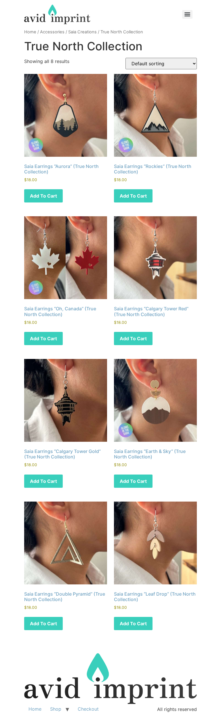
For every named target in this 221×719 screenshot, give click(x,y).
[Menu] (187, 14)
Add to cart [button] (43, 196)
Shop (55, 709)
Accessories (52, 32)
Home (30, 32)
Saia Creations (82, 32)
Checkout (88, 709)
